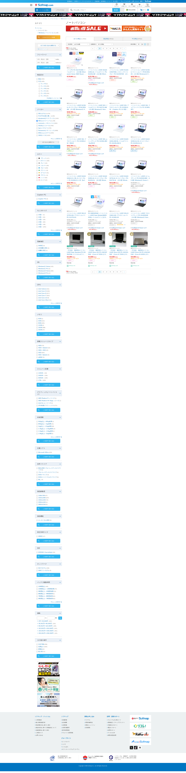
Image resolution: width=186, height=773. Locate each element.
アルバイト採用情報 (67, 732)
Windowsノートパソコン (48, 33)
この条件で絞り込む (48, 67)
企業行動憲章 (65, 727)
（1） (124, 224)
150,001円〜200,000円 (48, 631)
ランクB (45, 88)
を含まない (59, 62)
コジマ (64, 744)
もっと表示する (57, 138)
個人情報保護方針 (40, 722)
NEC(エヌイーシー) (66, 18)
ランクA (45, 86)
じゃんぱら (65, 746)
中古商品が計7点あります (96, 83)
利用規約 (69, 1)
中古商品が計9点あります (139, 191)
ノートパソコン (54, 18)
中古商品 (137, 39)
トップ (38, 18)
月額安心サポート (113, 725)
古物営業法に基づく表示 (42, 730)
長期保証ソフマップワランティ (116, 722)
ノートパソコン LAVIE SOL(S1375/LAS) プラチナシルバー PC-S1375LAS (76, 215)
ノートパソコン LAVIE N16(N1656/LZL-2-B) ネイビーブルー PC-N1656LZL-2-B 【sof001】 (76, 178)
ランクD (45, 93)
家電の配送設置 (112, 735)
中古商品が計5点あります (139, 228)
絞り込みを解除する (48, 142)
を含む (57, 59)
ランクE (44, 96)
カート (145, 10)
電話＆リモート (112, 727)
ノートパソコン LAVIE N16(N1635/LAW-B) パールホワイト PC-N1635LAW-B (118, 141)
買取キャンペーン (90, 725)
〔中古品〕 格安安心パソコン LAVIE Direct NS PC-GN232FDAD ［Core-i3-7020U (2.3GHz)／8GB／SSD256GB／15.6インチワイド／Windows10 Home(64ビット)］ (97, 252)
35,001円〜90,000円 (47, 623)
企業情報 (64, 725)
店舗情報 (97, 1)
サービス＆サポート (87, 1)
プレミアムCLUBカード (114, 720)
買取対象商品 (89, 722)
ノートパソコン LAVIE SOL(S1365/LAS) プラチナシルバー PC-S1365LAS (118, 215)
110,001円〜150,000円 (48, 628)
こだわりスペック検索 (48, 37)
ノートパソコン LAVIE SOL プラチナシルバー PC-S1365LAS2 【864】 (76, 141)
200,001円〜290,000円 (48, 633)
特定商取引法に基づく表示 (43, 725)
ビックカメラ (65, 741)
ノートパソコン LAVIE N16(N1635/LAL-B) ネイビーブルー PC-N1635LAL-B (140, 141)
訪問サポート (111, 730)
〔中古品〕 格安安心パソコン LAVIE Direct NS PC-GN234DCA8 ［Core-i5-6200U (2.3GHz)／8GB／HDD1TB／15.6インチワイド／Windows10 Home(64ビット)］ (140, 252)
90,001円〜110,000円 (48, 626)
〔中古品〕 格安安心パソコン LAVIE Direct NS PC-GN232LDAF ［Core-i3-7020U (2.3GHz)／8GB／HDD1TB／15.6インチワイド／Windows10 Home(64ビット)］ (119, 252)
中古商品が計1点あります (75, 154)
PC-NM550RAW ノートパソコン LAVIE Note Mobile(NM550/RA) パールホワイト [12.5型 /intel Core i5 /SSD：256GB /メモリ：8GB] (97, 215)
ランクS (44, 83)
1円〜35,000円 (46, 621)
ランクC (45, 91)
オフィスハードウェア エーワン (70, 749)
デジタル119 (111, 732)
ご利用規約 (39, 720)
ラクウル (87, 720)
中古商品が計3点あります (117, 228)
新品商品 (108, 39)
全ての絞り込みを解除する (48, 45)
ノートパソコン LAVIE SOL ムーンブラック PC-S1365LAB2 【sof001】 (97, 141)
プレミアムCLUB (125, 1)
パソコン (44, 18)
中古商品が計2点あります (96, 154)
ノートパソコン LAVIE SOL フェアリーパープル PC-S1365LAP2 (140, 107)
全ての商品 (80, 39)
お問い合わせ (135, 1)
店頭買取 (87, 727)
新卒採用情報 (65, 730)
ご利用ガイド (77, 1)
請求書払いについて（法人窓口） (110, 1)
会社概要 (64, 722)
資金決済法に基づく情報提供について (46, 727)
